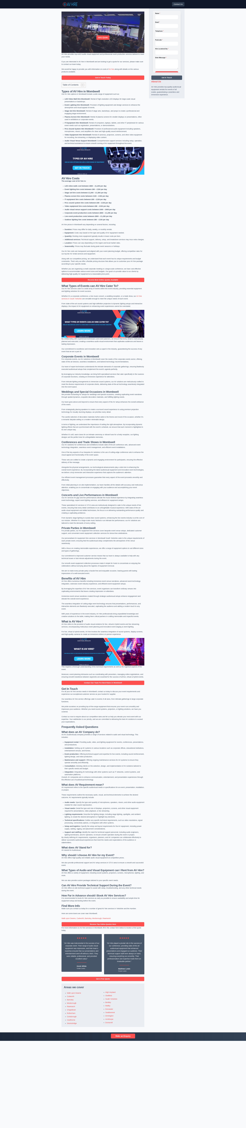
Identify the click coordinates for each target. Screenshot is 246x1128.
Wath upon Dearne (69, 918)
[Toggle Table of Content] (81, 85)
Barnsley (88, 918)
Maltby (107, 1006)
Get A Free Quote (103, 979)
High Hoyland (110, 992)
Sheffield (108, 996)
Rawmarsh (107, 918)
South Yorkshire (111, 999)
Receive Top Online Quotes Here (103, 924)
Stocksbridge (72, 1023)
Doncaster (109, 1009)
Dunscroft (109, 1023)
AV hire (111, 69)
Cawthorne (71, 1020)
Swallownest (110, 1012)
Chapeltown (71, 1010)
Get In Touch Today (103, 78)
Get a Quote (103, 37)
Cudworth (80, 918)
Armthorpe (109, 1019)
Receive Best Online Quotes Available (103, 280)
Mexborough (97, 918)
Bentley (108, 1002)
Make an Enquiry (123, 1036)
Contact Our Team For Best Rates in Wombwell (103, 683)
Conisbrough (71, 1017)
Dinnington (109, 1016)
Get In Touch (167, 78)
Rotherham (71, 1013)
